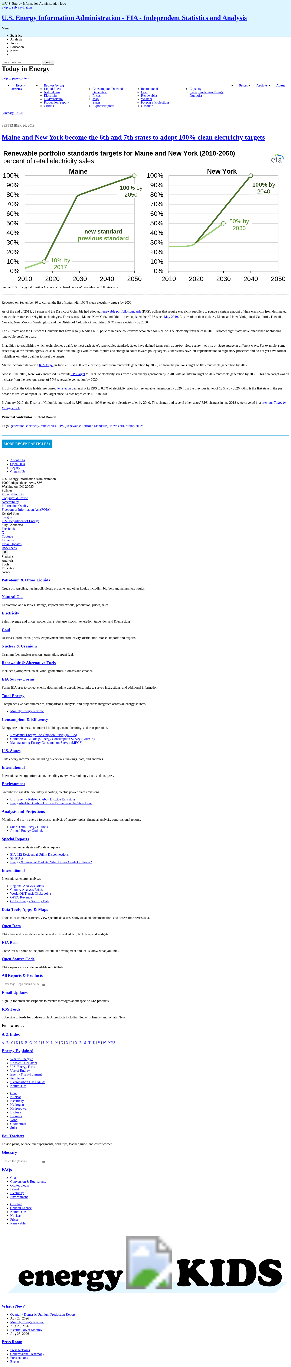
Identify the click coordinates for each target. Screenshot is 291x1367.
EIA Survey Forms (18, 679)
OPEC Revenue (21, 897)
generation (99, 92)
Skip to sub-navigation (17, 7)
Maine (130, 426)
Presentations (19, 1358)
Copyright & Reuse (15, 498)
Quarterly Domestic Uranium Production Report (42, 1314)
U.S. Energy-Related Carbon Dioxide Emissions (42, 799)
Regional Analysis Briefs (27, 886)
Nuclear (15, 1097)
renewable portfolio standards (121, 311)
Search (48, 62)
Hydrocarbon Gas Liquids (27, 1082)
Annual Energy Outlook (26, 830)
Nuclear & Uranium (19, 646)
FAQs (7, 1169)
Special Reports (15, 839)
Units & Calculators (23, 1063)
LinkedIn (8, 540)
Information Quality (15, 506)
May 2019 (171, 317)
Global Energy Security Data (29, 901)
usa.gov (7, 517)
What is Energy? (21, 1059)
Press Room (12, 1342)
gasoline (147, 106)
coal (144, 92)
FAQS (18, 113)
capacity (196, 89)
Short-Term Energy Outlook (29, 827)
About (280, 85)
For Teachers (13, 1136)
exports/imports (103, 106)
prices (96, 95)
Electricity (10, 613)
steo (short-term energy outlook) (206, 93)
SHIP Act (16, 858)
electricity (51, 95)
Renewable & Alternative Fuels (29, 662)
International (13, 767)
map (95, 99)
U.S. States (11, 750)
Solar (13, 1127)
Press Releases (20, 1350)
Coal (6, 629)
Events (14, 1361)
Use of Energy (20, 1070)
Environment (13, 784)
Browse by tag (54, 85)
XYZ (111, 1042)
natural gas (52, 92)
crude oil (50, 106)
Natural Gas (12, 596)
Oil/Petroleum (19, 1185)
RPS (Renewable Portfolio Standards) (83, 426)
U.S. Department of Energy (20, 521)
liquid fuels (52, 89)
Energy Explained (17, 1050)
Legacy (15, 468)
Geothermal (18, 1124)
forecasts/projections (155, 102)
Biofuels (16, 1112)
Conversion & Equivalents (28, 1181)
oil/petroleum (53, 99)
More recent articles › (27, 444)
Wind (13, 1120)
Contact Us (17, 471)
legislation (64, 388)
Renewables (18, 1223)
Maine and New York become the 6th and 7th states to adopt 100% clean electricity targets (133, 137)
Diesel (14, 1189)
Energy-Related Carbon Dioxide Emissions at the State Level (51, 803)
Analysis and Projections (23, 811)
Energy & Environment (26, 1074)
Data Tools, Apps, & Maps (25, 909)
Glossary (8, 113)
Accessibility (10, 502)
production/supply (56, 102)
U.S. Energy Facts (22, 1067)
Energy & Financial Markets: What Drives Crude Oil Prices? (51, 862)
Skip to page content (15, 78)
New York (117, 426)
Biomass (16, 1116)
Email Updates (12, 544)
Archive (262, 85)
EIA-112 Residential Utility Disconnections (39, 854)
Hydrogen (17, 1104)
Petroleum (17, 1078)
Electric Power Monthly (26, 1330)
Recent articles (18, 87)
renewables (149, 95)
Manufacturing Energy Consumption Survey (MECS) (46, 742)
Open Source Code (18, 959)
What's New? (13, 1306)
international (149, 89)
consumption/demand (107, 89)
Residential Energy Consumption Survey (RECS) (43, 735)
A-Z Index (11, 1034)
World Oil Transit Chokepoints (31, 893)
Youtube (7, 536)
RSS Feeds (9, 548)
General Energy (21, 1208)
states (96, 102)
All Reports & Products (22, 975)
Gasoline (16, 1204)
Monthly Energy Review (27, 711)
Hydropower (18, 1108)
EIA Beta (10, 942)
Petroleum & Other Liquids (26, 580)
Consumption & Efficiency (25, 719)
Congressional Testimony (27, 1354)
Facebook (8, 529)
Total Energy (13, 696)
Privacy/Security (13, 494)
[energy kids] (145, 1298)
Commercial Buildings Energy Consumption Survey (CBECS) (52, 739)
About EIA (17, 460)
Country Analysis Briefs (26, 889)
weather (146, 99)
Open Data (17, 464)
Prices (243, 85)
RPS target (46, 365)
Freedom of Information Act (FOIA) (26, 509)
